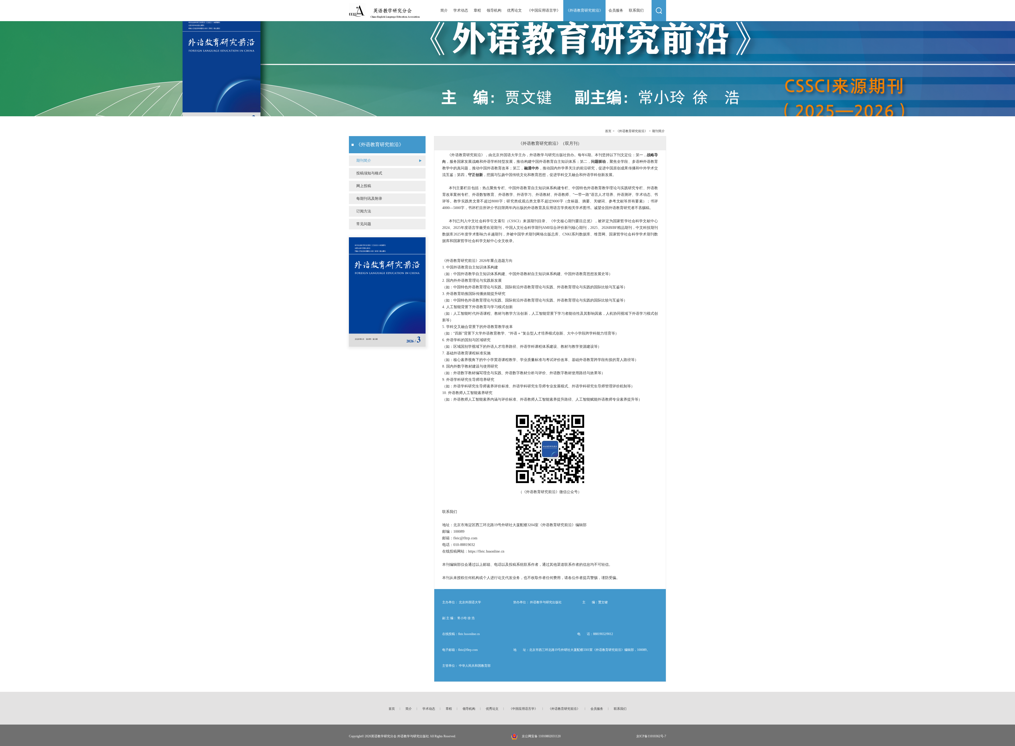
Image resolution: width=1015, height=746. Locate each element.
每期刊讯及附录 (369, 199)
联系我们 (636, 10)
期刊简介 (658, 131)
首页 (608, 131)
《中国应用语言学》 (543, 10)
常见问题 (363, 224)
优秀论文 (514, 10)
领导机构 (494, 10)
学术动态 (460, 10)
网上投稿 (363, 186)
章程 (477, 10)
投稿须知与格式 (369, 173)
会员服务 (615, 10)
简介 (444, 10)
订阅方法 (363, 211)
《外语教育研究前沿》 (584, 10)
